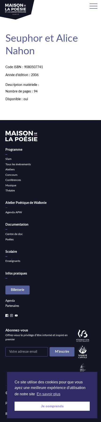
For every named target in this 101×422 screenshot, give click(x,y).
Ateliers (10, 169)
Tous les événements (18, 164)
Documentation (16, 224)
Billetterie (17, 290)
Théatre (10, 190)
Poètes (9, 239)
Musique (10, 185)
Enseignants (12, 261)
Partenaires (12, 306)
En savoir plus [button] (48, 394)
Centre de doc (14, 234)
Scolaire (11, 251)
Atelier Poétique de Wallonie (26, 203)
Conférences (13, 180)
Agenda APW (13, 212)
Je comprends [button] (52, 406)
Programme (13, 149)
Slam (8, 159)
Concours (11, 174)
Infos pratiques (16, 273)
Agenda (10, 300)
